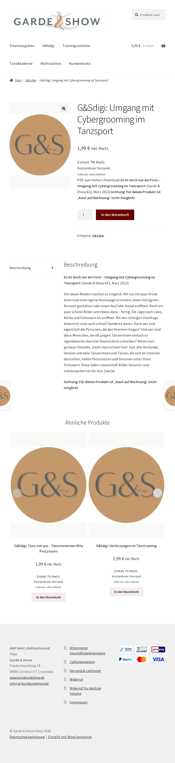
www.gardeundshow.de (27, 677)
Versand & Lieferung (85, 670)
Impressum (79, 702)
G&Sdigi (48, 45)
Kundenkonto (80, 63)
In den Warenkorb (115, 214)
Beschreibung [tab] (20, 267)
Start (18, 80)
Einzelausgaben (22, 45)
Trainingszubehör (76, 45)
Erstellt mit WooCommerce (70, 736)
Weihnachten (51, 63)
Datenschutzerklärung (27, 736)
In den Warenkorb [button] (48, 597)
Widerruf (76, 679)
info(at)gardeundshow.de (29, 683)
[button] (63, 108)
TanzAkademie (21, 63)
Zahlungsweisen (82, 661)
